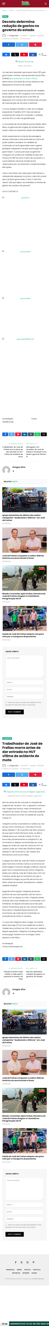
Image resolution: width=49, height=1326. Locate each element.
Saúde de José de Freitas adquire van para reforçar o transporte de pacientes (23, 635)
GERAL (19, 1270)
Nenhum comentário (11, 39)
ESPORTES (16, 1273)
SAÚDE (34, 1273)
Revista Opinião (38, 1279)
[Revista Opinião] (26, 3)
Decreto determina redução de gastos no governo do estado (35, 974)
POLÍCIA (27, 1270)
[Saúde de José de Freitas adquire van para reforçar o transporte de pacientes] (24, 618)
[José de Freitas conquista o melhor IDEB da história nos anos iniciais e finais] (24, 540)
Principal (10, 1270)
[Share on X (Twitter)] (22, 44)
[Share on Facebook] (8, 44)
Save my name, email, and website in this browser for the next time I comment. (23, 703)
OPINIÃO (25, 1273)
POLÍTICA (37, 1270)
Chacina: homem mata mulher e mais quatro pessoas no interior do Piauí (13, 975)
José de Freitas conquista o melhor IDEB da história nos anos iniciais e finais (23, 557)
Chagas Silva (13, 36)
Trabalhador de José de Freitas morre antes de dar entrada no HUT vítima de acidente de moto (12, 452)
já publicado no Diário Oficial (24, 78)
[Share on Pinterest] (35, 44)
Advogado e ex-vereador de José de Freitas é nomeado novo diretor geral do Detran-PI (36, 452)
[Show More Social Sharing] (44, 44)
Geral (5, 16)
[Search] (45, 3)
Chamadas (7, 738)
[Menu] (3, 3)
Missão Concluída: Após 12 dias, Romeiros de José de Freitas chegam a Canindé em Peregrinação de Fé (23, 596)
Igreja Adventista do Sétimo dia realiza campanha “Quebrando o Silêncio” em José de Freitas (23, 518)
